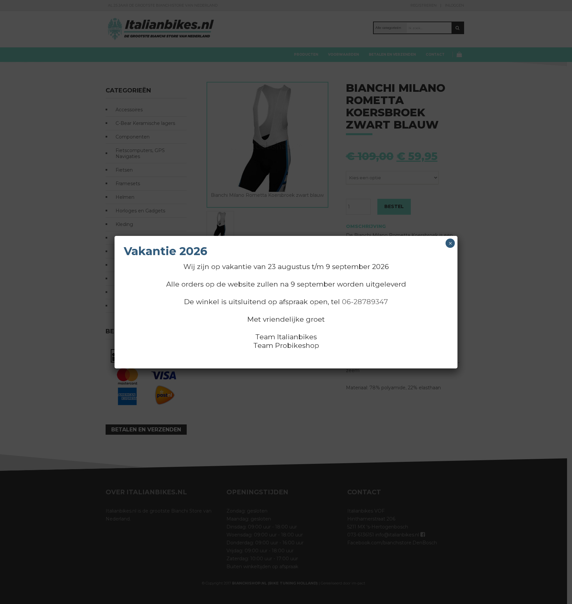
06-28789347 (365, 302)
